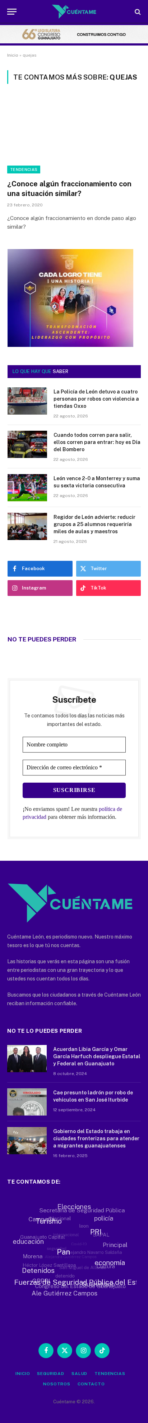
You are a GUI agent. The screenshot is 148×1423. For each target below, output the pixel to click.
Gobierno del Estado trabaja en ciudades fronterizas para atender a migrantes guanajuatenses (96, 1138)
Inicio (12, 55)
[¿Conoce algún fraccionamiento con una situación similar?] (74, 135)
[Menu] (12, 12)
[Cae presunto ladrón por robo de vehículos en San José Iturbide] (27, 1102)
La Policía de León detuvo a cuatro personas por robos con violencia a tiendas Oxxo (96, 399)
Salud (79, 1373)
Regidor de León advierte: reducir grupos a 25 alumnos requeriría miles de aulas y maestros (94, 524)
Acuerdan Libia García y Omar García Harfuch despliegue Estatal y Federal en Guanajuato (96, 1056)
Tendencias (23, 169)
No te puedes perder (42, 639)
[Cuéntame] (74, 11)
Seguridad (50, 1373)
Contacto (91, 1383)
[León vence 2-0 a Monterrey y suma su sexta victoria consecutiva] (27, 487)
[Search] (137, 12)
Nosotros (56, 1383)
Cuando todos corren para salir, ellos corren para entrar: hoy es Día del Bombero (97, 442)
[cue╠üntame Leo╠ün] (70, 345)
